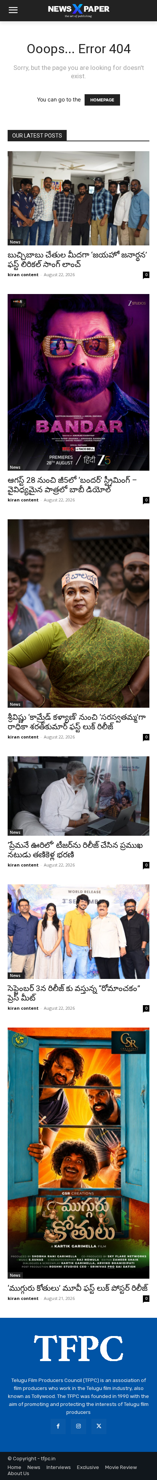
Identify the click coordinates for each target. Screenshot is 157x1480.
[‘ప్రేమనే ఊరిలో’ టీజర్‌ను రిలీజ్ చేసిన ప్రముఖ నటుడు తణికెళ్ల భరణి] (78, 796)
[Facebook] (58, 1426)
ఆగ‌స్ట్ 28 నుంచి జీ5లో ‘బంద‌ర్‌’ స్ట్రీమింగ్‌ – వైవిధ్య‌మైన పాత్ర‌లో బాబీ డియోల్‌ (72, 485)
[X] (98, 1426)
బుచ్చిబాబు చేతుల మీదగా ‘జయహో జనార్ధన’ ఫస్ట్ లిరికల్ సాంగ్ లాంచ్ (77, 259)
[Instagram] (78, 1426)
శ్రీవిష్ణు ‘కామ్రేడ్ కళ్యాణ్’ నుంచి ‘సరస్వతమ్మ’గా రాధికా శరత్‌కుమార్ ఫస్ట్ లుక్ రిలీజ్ (77, 722)
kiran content (23, 274)
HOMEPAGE (102, 100)
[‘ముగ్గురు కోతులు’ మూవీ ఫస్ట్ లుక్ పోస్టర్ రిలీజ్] (78, 1153)
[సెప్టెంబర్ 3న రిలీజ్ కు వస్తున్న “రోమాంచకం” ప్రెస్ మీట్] (78, 931)
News (15, 242)
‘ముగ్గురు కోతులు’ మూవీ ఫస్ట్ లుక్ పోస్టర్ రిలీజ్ (77, 1288)
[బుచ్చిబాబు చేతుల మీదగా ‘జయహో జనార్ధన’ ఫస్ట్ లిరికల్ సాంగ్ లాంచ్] (78, 198)
